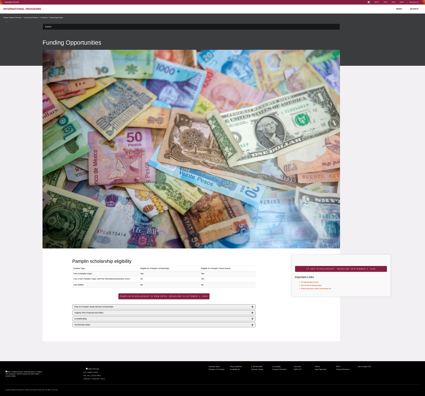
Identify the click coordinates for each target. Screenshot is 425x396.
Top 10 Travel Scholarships (311, 285)
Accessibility (276, 366)
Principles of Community (216, 369)
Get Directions (91, 372)
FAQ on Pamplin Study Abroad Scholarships (93, 307)
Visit (385, 2)
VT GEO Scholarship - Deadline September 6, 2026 (341, 269)
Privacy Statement (236, 366)
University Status (214, 366)
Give (393, 2)
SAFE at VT (298, 369)
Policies (317, 366)
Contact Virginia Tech (94, 379)
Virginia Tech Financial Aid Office (88, 313)
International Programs (32, 17)
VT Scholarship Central (309, 282)
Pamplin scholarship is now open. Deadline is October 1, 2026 (164, 296)
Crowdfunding (80, 319)
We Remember (258, 366)
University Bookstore (343, 369)
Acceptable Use (235, 369)
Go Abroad (44, 17)
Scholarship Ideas (82, 325)
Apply (376, 2)
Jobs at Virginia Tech (364, 366)
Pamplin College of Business (13, 17)
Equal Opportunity (320, 369)
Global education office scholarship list (316, 288)
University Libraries (257, 369)
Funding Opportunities (56, 17)
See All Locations (92, 375)
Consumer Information (279, 369)
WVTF (338, 366)
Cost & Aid (297, 366)
